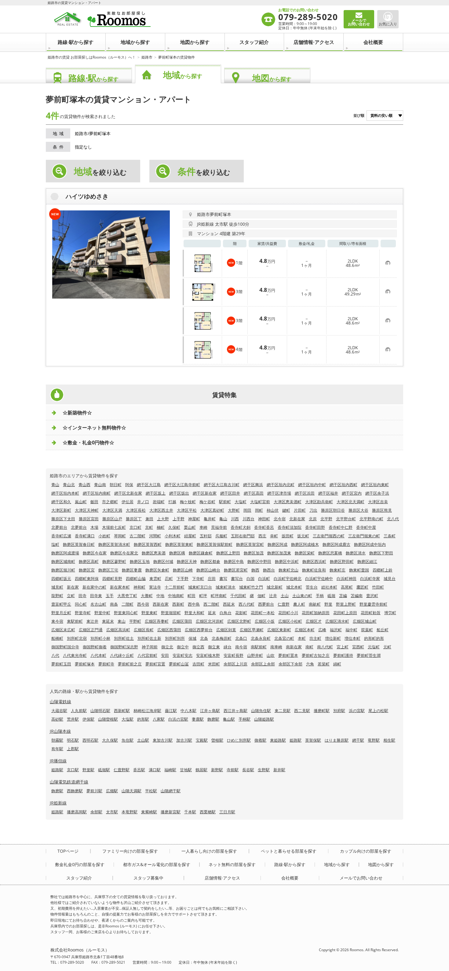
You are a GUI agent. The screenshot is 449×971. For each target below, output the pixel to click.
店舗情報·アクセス (314, 42)
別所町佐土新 (149, 638)
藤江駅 (171, 710)
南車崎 (276, 647)
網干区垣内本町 (65, 493)
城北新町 (275, 587)
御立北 (167, 647)
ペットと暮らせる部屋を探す (288, 851)
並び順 (358, 115)
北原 (313, 518)
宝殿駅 (202, 740)
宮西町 (358, 647)
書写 (223, 578)
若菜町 (324, 664)
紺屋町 (190, 536)
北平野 (326, 518)
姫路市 (146, 57)
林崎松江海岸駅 (147, 710)
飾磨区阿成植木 (305, 544)
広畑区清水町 (337, 621)
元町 (387, 647)
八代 (55, 655)
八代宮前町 (147, 655)
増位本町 (352, 638)
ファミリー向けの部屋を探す (130, 851)
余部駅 (96, 812)
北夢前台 (59, 527)
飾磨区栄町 (305, 553)
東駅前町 (75, 621)
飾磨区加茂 (254, 553)
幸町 (274, 536)
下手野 (182, 578)
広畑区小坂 (265, 621)
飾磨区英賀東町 (179, 544)
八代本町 (98, 655)
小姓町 (104, 536)
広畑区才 (314, 621)
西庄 (262, 536)
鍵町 (286, 510)
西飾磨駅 (75, 791)
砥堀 (331, 595)
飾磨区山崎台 (208, 570)
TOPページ (67, 851)
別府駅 (339, 710)
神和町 (139, 587)
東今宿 (57, 621)
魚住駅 (127, 740)
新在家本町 (120, 587)
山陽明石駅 (100, 710)
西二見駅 (302, 710)
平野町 (135, 621)
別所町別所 (175, 638)
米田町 (214, 664)
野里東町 (149, 612)
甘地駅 (186, 769)
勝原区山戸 (112, 518)
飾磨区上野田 (228, 553)
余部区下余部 (290, 664)
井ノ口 (143, 501)
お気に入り (388, 24)
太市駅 (112, 812)
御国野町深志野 (124, 647)
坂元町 (303, 536)
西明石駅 (90, 740)
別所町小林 (100, 638)
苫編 (343, 595)
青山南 (100, 484)
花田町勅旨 (371, 612)
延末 (212, 612)
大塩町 (240, 501)
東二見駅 (282, 710)
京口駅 (73, 769)
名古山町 (98, 604)
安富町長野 (233, 655)
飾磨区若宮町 (236, 570)
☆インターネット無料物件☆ (94, 427)
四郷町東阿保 (87, 578)
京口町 (135, 527)
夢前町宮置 (155, 664)
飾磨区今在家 (95, 553)
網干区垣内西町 (343, 484)
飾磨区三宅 (108, 570)
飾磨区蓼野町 (114, 561)
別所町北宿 (77, 638)
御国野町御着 (95, 647)
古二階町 (137, 536)
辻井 (273, 595)
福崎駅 (170, 769)
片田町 (300, 510)
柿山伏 (273, 510)
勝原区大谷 (358, 510)
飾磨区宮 (87, 570)
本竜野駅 (129, 812)
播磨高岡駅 (77, 812)
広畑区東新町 (279, 629)
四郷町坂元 (61, 578)
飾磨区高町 (89, 561)
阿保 (129, 484)
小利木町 (173, 536)
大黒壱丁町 (127, 595)
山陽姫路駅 (264, 719)
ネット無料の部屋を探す (232, 864)
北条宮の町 (284, 638)
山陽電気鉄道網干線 (69, 782)
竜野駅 (374, 740)
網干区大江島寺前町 (182, 484)
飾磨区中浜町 (287, 561)
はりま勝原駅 (337, 740)
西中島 (194, 604)
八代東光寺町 (75, 655)
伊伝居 (127, 501)
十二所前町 (174, 587)
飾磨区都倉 (210, 561)
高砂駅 (57, 719)
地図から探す (195, 42)
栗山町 (190, 527)
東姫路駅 (278, 740)
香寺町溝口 (85, 536)
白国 (250, 578)
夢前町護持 (343, 655)
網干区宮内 (352, 493)
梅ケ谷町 (207, 501)
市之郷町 (110, 501)
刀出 (313, 510)
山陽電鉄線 (60, 701)
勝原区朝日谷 (333, 510)
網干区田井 (230, 493)
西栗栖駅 (208, 812)
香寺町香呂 (264, 527)
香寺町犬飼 (240, 527)
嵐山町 (81, 501)
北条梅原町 (222, 638)
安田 (165, 655)
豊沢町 (372, 595)
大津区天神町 (87, 510)
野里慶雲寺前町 (373, 604)
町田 (191, 595)
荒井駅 (73, 719)
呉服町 (221, 536)
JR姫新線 (58, 803)
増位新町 (333, 638)
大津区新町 (61, 510)
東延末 (108, 621)
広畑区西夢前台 (199, 629)
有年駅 (57, 748)
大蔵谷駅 (59, 710)
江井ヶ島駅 (210, 710)
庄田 (212, 578)
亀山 (223, 518)
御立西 (198, 647)
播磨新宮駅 (171, 812)
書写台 (237, 578)
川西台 (248, 518)
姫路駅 (295, 740)
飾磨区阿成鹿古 (336, 544)
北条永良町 (261, 638)
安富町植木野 (208, 655)
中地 (160, 595)
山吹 (271, 655)
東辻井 (92, 621)
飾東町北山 (288, 570)
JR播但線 (58, 761)
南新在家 (294, 647)
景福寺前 (219, 527)
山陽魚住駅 (261, 710)
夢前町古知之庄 (316, 655)
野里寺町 (83, 612)
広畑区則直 (226, 629)
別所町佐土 (124, 638)
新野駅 (217, 769)
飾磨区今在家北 (124, 553)
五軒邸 (206, 536)
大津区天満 (112, 510)
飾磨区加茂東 (279, 553)
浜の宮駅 (357, 710)
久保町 (174, 527)
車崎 (203, 527)
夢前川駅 (94, 791)
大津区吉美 (378, 501)
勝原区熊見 (382, 510)
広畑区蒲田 (182, 621)
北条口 (241, 638)
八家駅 (159, 719)
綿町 (337, 664)
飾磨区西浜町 (314, 561)
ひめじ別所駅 (239, 740)
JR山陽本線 (60, 731)
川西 (235, 518)
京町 (149, 527)
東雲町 (155, 578)
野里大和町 (194, 612)
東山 (122, 621)
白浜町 (264, 578)
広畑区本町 (305, 629)
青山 (55, 484)
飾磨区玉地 (140, 561)
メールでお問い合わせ (361, 878)
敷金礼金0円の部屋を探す (79, 864)
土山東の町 (302, 595)
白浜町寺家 (370, 578)
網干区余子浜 (377, 493)
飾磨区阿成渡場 (65, 553)
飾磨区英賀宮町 (250, 544)
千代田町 (238, 595)
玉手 (110, 595)
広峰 (322, 629)
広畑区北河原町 (210, 621)
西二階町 (211, 604)
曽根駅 (217, 740)
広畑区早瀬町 (252, 629)
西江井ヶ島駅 (235, 710)
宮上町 (343, 647)
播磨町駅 (322, 710)
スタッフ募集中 (148, 878)
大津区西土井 (161, 510)
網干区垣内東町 (375, 484)
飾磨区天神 (187, 561)
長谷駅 (248, 769)
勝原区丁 (134, 518)
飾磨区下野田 (381, 553)
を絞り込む (100, 171)
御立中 (183, 647)
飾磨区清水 (356, 553)
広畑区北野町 (239, 621)
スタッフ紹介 (254, 42)
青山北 (69, 484)
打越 (172, 501)
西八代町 (246, 604)
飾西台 (269, 570)
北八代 (393, 518)
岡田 (247, 510)
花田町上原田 (345, 612)
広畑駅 (112, 791)
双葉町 (367, 629)
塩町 (55, 544)
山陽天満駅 (131, 791)
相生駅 (389, 740)
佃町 (261, 595)
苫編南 (357, 595)
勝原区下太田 (63, 518)
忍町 (169, 578)
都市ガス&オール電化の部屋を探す (156, 864)
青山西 (84, 484)
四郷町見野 (112, 578)
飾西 (255, 570)
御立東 (214, 647)
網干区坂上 (156, 493)
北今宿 (280, 518)
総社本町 (329, 587)
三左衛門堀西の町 (329, 536)
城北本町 (294, 587)
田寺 (82, 595)
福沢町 (336, 629)
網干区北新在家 (128, 493)
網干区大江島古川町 (221, 484)
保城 (192, 638)
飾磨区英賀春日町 (79, 544)
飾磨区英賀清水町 (114, 544)
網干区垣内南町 (97, 493)
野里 (328, 604)
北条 (204, 638)
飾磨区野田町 (342, 561)
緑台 (228, 647)
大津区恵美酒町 (287, 501)
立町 (71, 595)
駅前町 (225, 501)
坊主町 (315, 638)
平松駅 (151, 791)
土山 (285, 595)
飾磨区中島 (234, 561)
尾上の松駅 (378, 710)
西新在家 (161, 604)
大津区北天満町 (350, 501)
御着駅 (260, 740)
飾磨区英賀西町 (148, 544)
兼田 (149, 518)
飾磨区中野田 (259, 561)
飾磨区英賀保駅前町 (214, 544)
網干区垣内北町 (280, 484)
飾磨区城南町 (63, 561)
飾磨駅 (213, 719)
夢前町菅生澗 (369, 655)
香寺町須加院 (289, 527)
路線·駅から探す (75, 42)
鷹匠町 (362, 587)
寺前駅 (233, 769)
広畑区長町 (144, 629)
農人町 (299, 604)
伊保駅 (88, 719)
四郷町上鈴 (382, 570)
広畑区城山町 (365, 621)
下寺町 (198, 578)
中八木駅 (188, 710)
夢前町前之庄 (130, 664)
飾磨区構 (177, 553)
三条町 (390, 536)
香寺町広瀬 (61, 536)
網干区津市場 (279, 493)
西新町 (178, 604)
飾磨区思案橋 (330, 553)
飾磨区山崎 (183, 570)
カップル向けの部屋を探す (365, 851)
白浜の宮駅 (178, 719)
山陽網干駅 (171, 791)
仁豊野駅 (122, 769)
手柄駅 (244, 719)
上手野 (178, 518)
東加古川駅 (163, 740)
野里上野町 (346, 604)
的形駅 (143, 719)
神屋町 (194, 518)
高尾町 (347, 587)
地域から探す (135, 42)
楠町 (161, 527)
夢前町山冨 (179, 664)
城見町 (57, 587)
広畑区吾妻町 (157, 621)
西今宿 (143, 604)
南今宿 (241, 647)
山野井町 (255, 655)
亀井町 (210, 518)
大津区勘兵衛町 (319, 501)
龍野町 (57, 595)
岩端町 (159, 501)
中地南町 (176, 595)
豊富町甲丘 (61, 604)
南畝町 (315, 604)
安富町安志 (182, 655)
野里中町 (102, 612)
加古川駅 (184, 740)
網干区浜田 (305, 493)
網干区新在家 (205, 493)
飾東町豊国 (359, 570)
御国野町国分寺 (65, 647)
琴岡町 (120, 536)
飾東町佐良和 (314, 570)
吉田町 (198, 664)
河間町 (155, 536)
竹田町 (378, 587)
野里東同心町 (126, 612)
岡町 (259, 510)
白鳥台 (226, 612)
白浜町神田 (346, 578)
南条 (114, 604)
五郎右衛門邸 (243, 536)
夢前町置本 (288, 655)
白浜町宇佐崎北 (287, 578)
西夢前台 (266, 604)
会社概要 (373, 42)
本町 (302, 638)
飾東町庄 (337, 570)
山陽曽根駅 (108, 719)
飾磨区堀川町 (63, 570)
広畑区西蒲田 (169, 629)
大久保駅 (110, 740)
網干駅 (358, 740)
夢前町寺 (106, 664)
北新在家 (297, 518)
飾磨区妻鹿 (132, 570)
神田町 (264, 518)
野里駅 (88, 769)
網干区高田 (254, 493)
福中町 (351, 629)
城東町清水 (225, 587)
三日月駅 (227, 812)
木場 (94, 527)
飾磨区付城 (163, 561)
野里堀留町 (171, 612)
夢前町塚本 (85, 664)
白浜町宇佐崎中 (319, 578)
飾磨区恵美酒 (154, 553)
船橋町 (57, 638)
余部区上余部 (263, 664)
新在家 (73, 587)
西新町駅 (122, 710)
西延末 (229, 604)
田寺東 (96, 595)
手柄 (320, 595)
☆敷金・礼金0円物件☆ (88, 442)
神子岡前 (150, 647)
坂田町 (288, 536)
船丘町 (383, 629)
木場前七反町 (114, 527)
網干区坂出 (179, 493)
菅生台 (312, 587)
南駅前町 (259, 647)
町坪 (203, 595)
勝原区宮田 (89, 518)
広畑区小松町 (290, 621)
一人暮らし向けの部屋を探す (209, 851)
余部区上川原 (235, 664)
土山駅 (143, 740)
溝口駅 (155, 769)
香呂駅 (139, 769)
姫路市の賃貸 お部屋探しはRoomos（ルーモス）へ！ (92, 57)
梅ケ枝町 (188, 501)
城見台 (390, 578)
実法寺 (155, 587)
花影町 (241, 612)
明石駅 (73, 740)
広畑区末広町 (63, 629)
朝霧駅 (57, 740)
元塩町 (374, 647)
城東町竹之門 (251, 587)
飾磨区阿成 (277, 544)
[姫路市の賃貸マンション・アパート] (155, 19)
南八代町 (325, 647)
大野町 (234, 510)
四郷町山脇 (136, 578)
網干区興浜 (253, 484)
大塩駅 (127, 719)
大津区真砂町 (212, 510)
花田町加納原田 (316, 612)
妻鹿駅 (198, 719)
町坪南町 (219, 595)
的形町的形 (374, 638)
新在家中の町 (94, 587)
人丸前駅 (79, 710)
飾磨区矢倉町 (157, 570)
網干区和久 (61, 501)
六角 (310, 664)
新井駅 (279, 769)
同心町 (81, 604)
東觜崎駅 (149, 812)
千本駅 (190, 812)
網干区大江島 (149, 484)
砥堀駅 (104, 769)
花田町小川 (288, 612)
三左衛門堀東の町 (364, 536)
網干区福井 (328, 493)
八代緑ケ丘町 (122, 655)
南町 (309, 647)
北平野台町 (346, 518)
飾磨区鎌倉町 (201, 553)
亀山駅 (229, 719)
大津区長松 (136, 510)
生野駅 (264, 769)
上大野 (163, 518)
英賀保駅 (313, 740)
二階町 (127, 604)
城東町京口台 (200, 587)
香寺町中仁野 (340, 527)
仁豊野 (284, 604)
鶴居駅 (201, 769)
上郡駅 (73, 748)
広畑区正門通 (91, 629)
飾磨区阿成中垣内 (370, 544)
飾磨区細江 (367, 561)
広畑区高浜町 (118, 629)
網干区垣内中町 (312, 484)
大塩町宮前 (260, 501)
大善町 (147, 595)
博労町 (390, 612)
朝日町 (116, 484)
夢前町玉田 (61, 664)
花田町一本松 (263, 612)
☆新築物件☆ (77, 412)
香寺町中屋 (366, 527)
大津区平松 (187, 510)
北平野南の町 (371, 518)
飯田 (94, 501)
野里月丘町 (61, 612)
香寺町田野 (315, 527)
